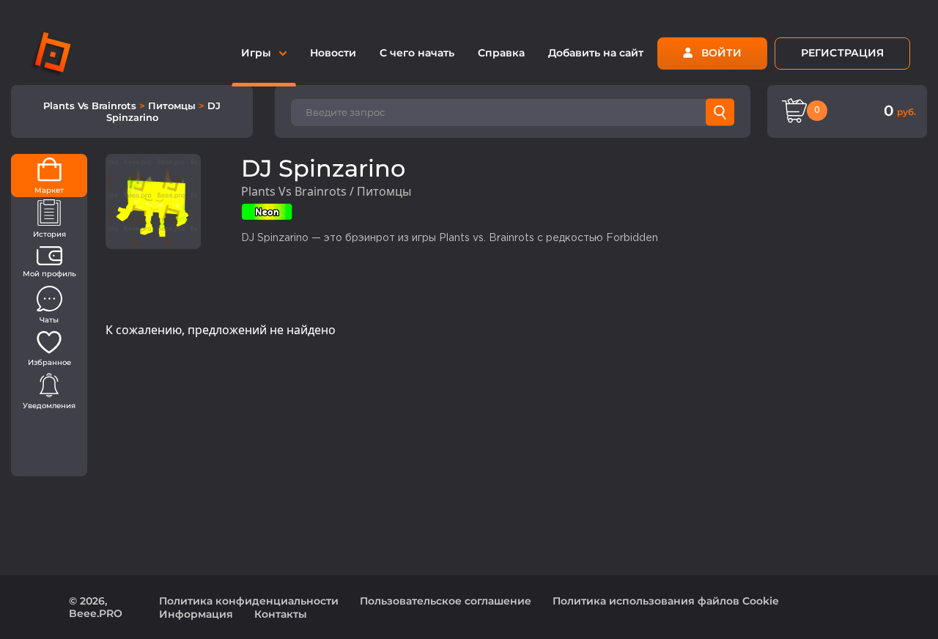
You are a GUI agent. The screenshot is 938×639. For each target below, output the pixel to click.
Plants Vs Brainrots (91, 105)
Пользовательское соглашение (445, 600)
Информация (196, 614)
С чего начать (417, 52)
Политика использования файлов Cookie (666, 600)
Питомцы (173, 105)
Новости (333, 52)
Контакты (280, 614)
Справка (501, 52)
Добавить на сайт (595, 52)
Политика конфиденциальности (249, 600)
